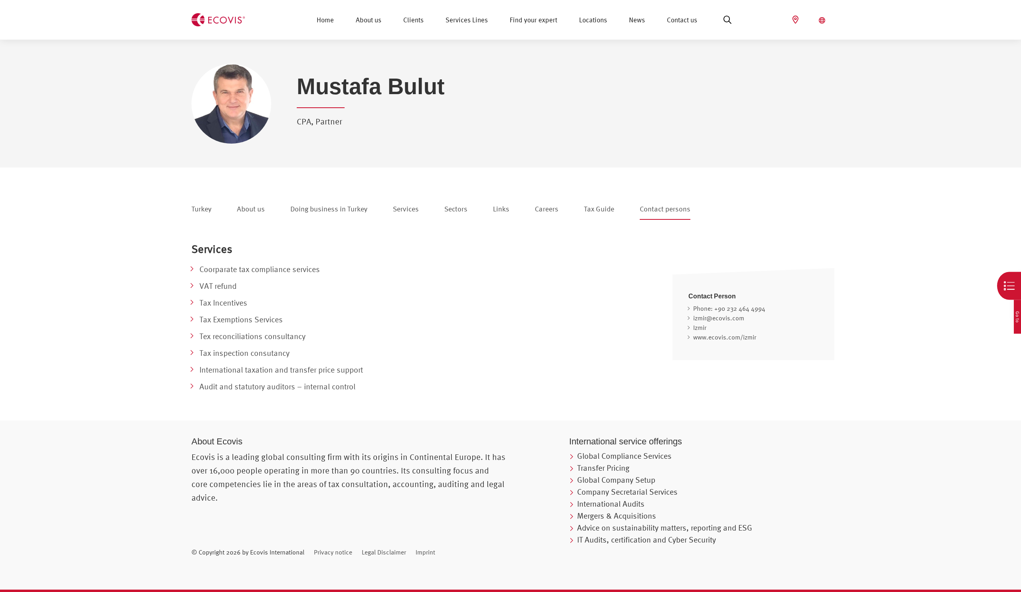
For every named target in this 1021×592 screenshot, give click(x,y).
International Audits (611, 503)
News (637, 20)
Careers (546, 209)
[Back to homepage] (218, 18)
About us (368, 20)
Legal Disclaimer (384, 552)
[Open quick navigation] (1009, 286)
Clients (413, 20)
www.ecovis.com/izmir (724, 337)
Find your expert (533, 20)
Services (406, 209)
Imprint (425, 552)
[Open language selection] (823, 20)
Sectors (455, 209)
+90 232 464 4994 (739, 308)
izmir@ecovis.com (718, 318)
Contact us (682, 20)
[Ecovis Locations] (796, 19)
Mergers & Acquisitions (616, 515)
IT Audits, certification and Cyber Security (646, 539)
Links (501, 209)
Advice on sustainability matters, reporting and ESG (664, 527)
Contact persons (665, 209)
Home (325, 20)
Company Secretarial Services (627, 491)
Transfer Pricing (603, 467)
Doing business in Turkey (328, 209)
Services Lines (466, 20)
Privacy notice (333, 552)
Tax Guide (599, 209)
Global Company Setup (616, 479)
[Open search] (727, 20)
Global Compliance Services (624, 455)
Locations (593, 20)
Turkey (201, 209)
